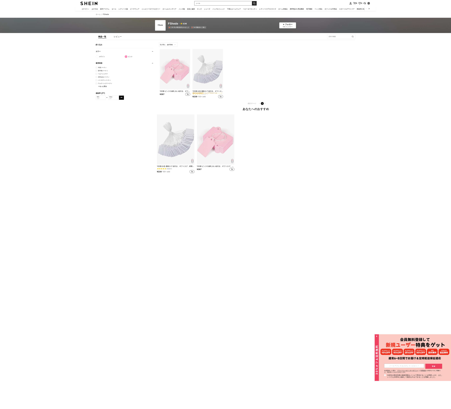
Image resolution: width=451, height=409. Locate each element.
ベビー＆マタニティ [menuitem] (250, 9)
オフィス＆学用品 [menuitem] (331, 9)
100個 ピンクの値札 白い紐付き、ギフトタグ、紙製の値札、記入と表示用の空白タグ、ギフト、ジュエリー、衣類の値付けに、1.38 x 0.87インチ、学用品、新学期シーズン (175, 91)
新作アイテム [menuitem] (104, 9)
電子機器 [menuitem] (309, 9)
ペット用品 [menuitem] (318, 9)
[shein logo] (88, 3)
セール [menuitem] (114, 9)
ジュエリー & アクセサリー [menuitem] (151, 9)
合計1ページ (252, 103)
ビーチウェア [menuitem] (134, 9)
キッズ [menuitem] (199, 9)
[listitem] (179, 27)
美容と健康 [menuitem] (191, 9)
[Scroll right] (369, 9)
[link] (355, 3)
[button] (364, 3)
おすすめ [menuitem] (95, 9)
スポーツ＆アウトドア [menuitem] (346, 9)
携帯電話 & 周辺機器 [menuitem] (297, 9)
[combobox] (168, 45)
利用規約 (423, 370)
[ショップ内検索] (353, 36)
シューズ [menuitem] (207, 9)
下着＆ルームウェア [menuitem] (234, 9)
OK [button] (121, 97)
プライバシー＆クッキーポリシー (407, 370)
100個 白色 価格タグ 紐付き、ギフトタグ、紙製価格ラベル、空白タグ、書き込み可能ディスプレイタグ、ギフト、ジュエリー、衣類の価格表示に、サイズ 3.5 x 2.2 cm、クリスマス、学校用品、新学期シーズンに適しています (207, 91)
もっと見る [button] (103, 86)
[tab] (102, 36)
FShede (173, 23)
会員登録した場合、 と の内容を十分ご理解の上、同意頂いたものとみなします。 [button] (412, 371)
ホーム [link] (98, 14)
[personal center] (350, 3)
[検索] (254, 3)
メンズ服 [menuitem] (182, 9)
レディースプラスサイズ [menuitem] (267, 9)
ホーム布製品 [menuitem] (283, 9)
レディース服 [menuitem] (123, 9)
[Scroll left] (366, 9)
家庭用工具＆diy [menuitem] (362, 9)
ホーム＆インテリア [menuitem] (169, 9)
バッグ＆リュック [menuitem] (218, 9)
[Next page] (265, 103)
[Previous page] (259, 103)
